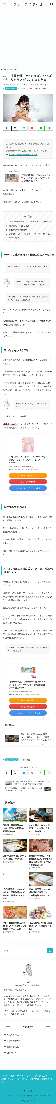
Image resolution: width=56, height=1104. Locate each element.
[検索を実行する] (50, 951)
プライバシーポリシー (20, 1078)
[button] (6, 128)
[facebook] (25, 1090)
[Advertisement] (28, 37)
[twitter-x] (28, 1090)
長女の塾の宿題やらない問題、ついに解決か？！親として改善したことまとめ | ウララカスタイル (36, 738)
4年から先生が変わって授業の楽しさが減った (30, 221)
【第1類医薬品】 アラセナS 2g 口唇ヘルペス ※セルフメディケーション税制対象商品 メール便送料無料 (27, 684)
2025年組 (26, 760)
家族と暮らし (13, 1046)
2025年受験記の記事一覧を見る (23, 154)
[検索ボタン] (52, 4)
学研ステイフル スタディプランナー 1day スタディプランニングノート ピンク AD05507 (27, 459)
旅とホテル (12, 1052)
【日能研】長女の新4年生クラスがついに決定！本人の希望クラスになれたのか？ (35, 178)
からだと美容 (13, 1034)
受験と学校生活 (11, 88)
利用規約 (36, 1078)
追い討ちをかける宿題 (19, 225)
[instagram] (31, 1090)
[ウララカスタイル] (28, 4)
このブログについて (13, 1095)
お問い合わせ (27, 1095)
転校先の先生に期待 (18, 229)
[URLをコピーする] (49, 128)
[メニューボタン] (4, 4)
